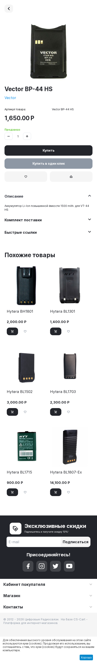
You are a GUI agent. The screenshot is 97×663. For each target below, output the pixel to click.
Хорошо (86, 657)
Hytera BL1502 (19, 392)
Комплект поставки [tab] (23, 220)
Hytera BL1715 (19, 472)
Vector (10, 97)
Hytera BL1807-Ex (66, 472)
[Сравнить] (71, 176)
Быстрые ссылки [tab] (21, 232)
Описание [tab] (14, 196)
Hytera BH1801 (20, 311)
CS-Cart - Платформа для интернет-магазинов (45, 621)
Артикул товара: (15, 109)
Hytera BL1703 (63, 392)
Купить (49, 150)
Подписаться (75, 542)
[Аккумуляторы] (9, 9)
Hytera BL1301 (62, 311)
